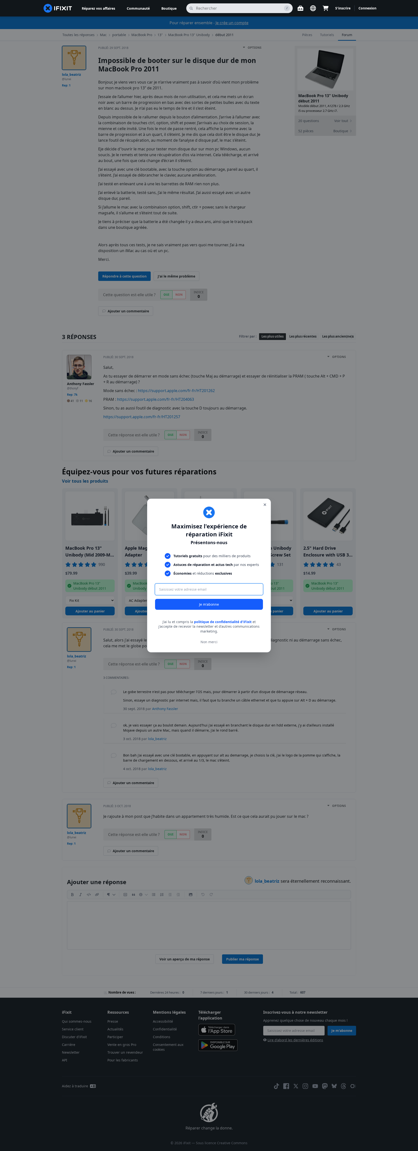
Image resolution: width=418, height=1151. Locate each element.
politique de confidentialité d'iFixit (223, 621)
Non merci (209, 642)
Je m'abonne (209, 604)
